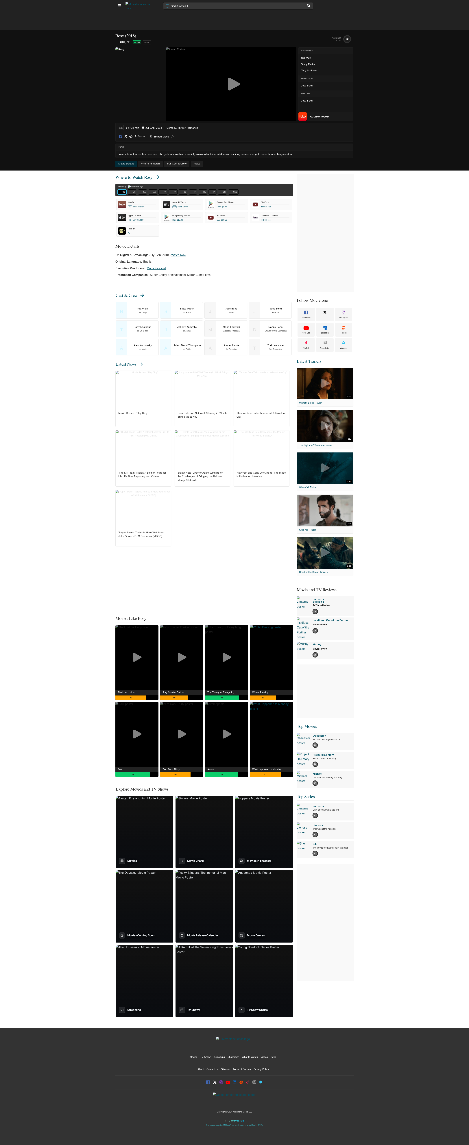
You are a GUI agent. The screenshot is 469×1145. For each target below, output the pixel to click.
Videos (264, 1057)
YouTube (306, 333)
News (273, 1057)
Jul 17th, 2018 (153, 127)
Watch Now (178, 255)
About (200, 1069)
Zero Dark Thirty (171, 769)
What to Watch (250, 1057)
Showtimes (233, 1057)
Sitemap (225, 1069)
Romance (192, 127)
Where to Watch (134, 177)
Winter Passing (260, 692)
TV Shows (205, 1057)
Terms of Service (242, 1069)
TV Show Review (321, 605)
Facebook (120, 137)
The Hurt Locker (126, 692)
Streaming (219, 1057)
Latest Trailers (309, 361)
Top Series (306, 796)
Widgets (343, 348)
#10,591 (125, 42)
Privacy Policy (261, 1069)
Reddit (130, 137)
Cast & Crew (127, 295)
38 (138, 42)
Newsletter (325, 348)
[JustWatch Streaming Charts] (117, 42)
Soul (120, 769)
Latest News (126, 364)
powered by (122, 187)
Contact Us (212, 1069)
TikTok (306, 348)
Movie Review (320, 624)
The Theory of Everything (220, 692)
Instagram (343, 317)
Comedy (171, 127)
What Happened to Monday (266, 769)
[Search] (309, 6)
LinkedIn (325, 333)
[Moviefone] (139, 5)
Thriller (181, 127)
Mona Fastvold (156, 268)
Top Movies (307, 726)
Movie (147, 42)
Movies (193, 1057)
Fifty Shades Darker (173, 692)
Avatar (210, 769)
